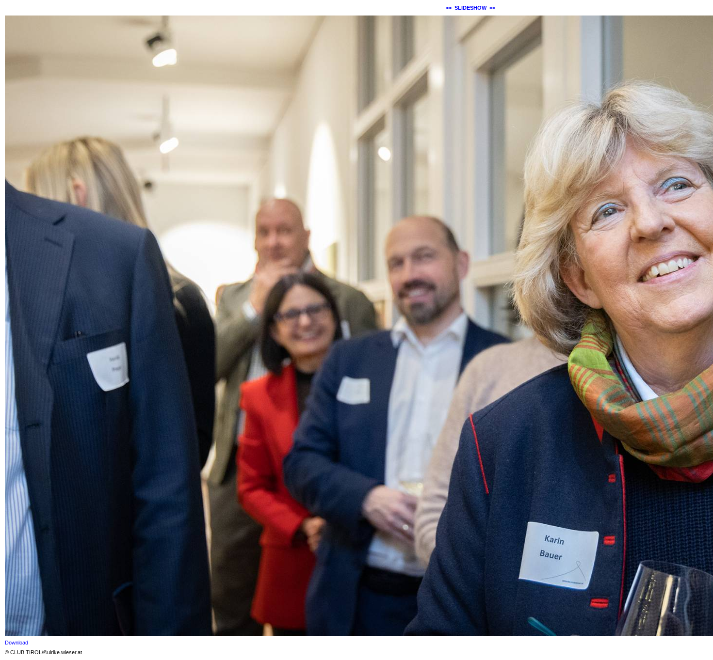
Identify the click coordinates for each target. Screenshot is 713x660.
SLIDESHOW (470, 8)
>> (492, 8)
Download (16, 642)
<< (449, 8)
